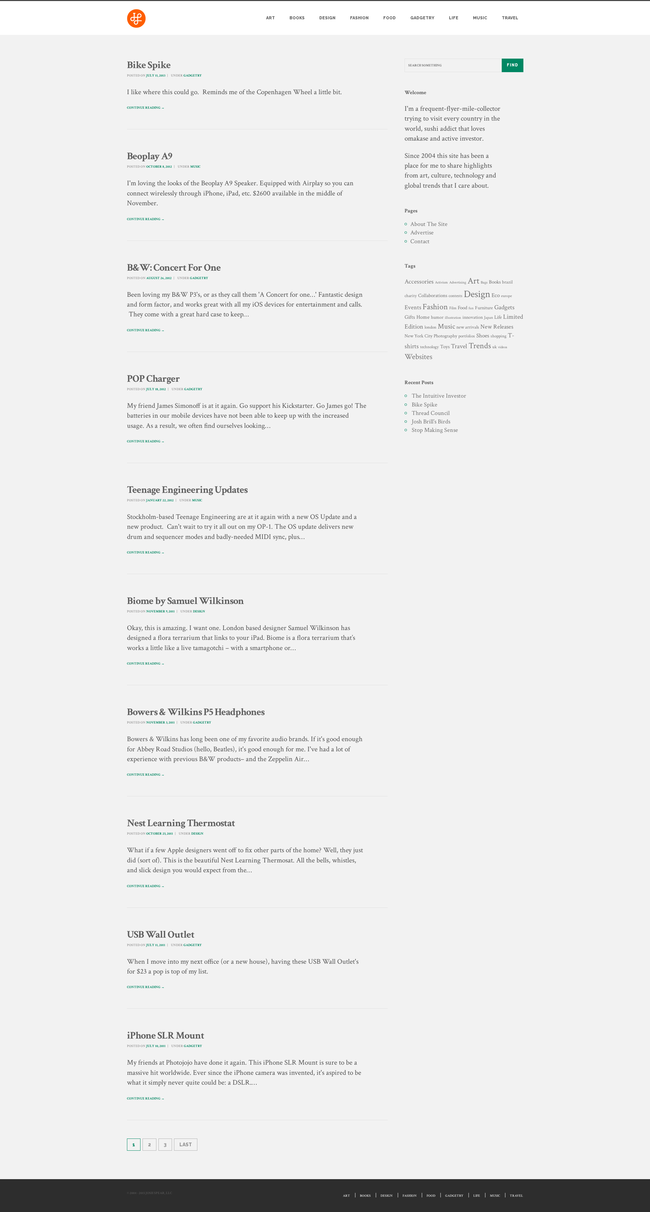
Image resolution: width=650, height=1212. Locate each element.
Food (389, 18)
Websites (418, 357)
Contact (420, 241)
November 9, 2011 (160, 611)
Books (297, 18)
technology (429, 347)
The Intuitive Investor (439, 396)
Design (327, 18)
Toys (445, 346)
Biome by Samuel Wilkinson (185, 601)
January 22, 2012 (160, 500)
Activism (441, 282)
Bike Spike (149, 65)
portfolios (466, 336)
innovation (472, 317)
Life (453, 18)
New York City (418, 336)
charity (411, 296)
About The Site (429, 224)
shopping (498, 336)
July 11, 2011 (155, 945)
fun (471, 308)
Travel (510, 18)
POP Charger (153, 378)
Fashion (359, 18)
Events (413, 307)
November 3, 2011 (160, 722)
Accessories (419, 281)
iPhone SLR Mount (165, 1035)
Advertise (422, 232)
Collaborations (432, 295)
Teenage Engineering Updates (187, 490)
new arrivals (467, 327)
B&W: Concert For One (174, 267)
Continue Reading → (146, 108)
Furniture (484, 308)
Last (185, 1144)
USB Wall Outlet (160, 934)
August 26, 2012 (159, 278)
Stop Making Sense (435, 430)
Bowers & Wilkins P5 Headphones (195, 712)
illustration (453, 317)
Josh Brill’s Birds (431, 421)
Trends (480, 345)
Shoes (482, 335)
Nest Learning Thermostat (181, 823)
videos (502, 347)
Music (480, 18)
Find (512, 65)
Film (452, 308)
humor (437, 317)
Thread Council (431, 413)
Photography (445, 336)
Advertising (457, 282)
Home (423, 317)
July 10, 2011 (156, 1046)
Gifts (410, 317)
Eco (496, 295)
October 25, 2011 (159, 834)
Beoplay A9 (149, 156)
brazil (507, 282)
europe (506, 295)
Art (270, 18)
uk (494, 347)
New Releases (496, 327)
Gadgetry (422, 18)
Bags (484, 282)
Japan (488, 317)
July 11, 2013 (155, 76)
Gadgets (504, 307)
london (430, 327)
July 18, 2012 (156, 389)
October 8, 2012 (159, 167)
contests (455, 295)
